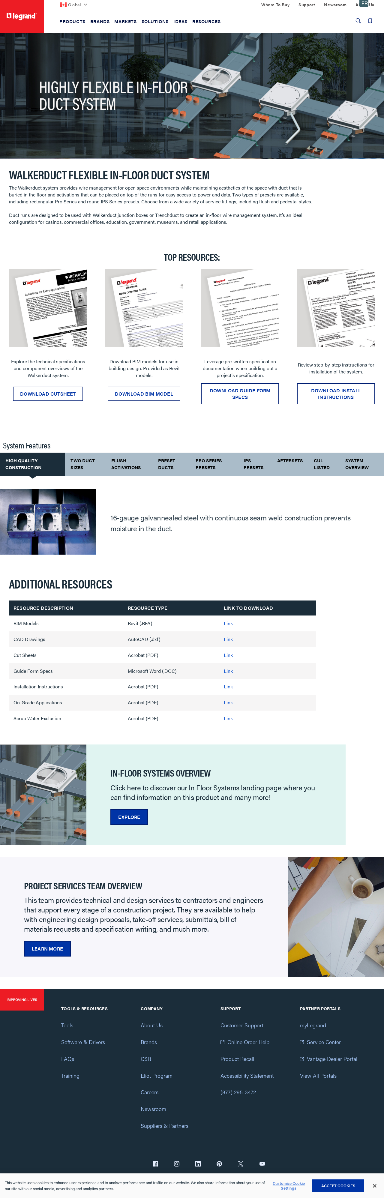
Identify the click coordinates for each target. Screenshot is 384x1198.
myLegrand (313, 1025)
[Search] (358, 20)
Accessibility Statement (247, 1075)
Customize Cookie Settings (289, 1186)
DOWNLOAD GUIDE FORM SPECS (240, 393)
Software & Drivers (83, 1042)
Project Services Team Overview (83, 885)
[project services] (336, 917)
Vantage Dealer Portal (332, 1058)
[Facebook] (155, 1164)
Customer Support (241, 1025)
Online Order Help (248, 1042)
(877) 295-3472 (238, 1092)
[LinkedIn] (198, 1164)
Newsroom (153, 1109)
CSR (146, 1058)
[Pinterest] (219, 1164)
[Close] (374, 1186)
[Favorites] (370, 20)
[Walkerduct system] (43, 794)
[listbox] (192, 339)
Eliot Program (156, 1075)
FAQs (67, 1058)
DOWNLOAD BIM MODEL (144, 393)
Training (70, 1075)
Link (228, 623)
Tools (67, 1025)
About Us (152, 1025)
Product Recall (237, 1058)
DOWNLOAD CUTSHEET (48, 393)
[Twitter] (240, 1164)
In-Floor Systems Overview (160, 772)
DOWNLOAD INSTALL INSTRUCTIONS (336, 393)
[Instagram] (176, 1164)
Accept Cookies (338, 1185)
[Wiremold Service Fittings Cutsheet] (48, 308)
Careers (149, 1092)
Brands (149, 1042)
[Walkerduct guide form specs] (240, 308)
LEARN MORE (47, 948)
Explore (129, 816)
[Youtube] (262, 1164)
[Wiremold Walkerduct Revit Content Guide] (144, 308)
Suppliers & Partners (164, 1125)
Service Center (324, 1042)
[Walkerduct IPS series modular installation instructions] (336, 308)
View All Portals (318, 1075)
